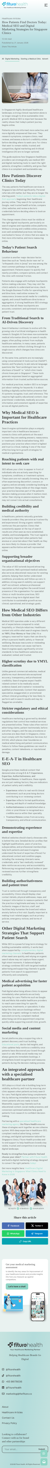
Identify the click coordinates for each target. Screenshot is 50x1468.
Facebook (15, 1226)
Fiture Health (20, 1464)
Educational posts (10, 1044)
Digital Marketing (12, 59)
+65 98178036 (14, 1381)
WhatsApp (14, 1233)
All (3, 59)
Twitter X (39, 1226)
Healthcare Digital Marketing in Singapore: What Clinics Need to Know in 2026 (24, 1171)
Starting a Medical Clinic (31, 59)
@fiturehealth (13, 1369)
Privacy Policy (9, 1423)
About (5, 1407)
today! (33, 1163)
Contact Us (8, 1417)
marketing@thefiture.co (19, 1393)
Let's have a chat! (17, 1286)
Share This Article (9, 46)
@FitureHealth (13, 1387)
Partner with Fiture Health (34, 1157)
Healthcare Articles (11, 18)
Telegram (38, 1233)
